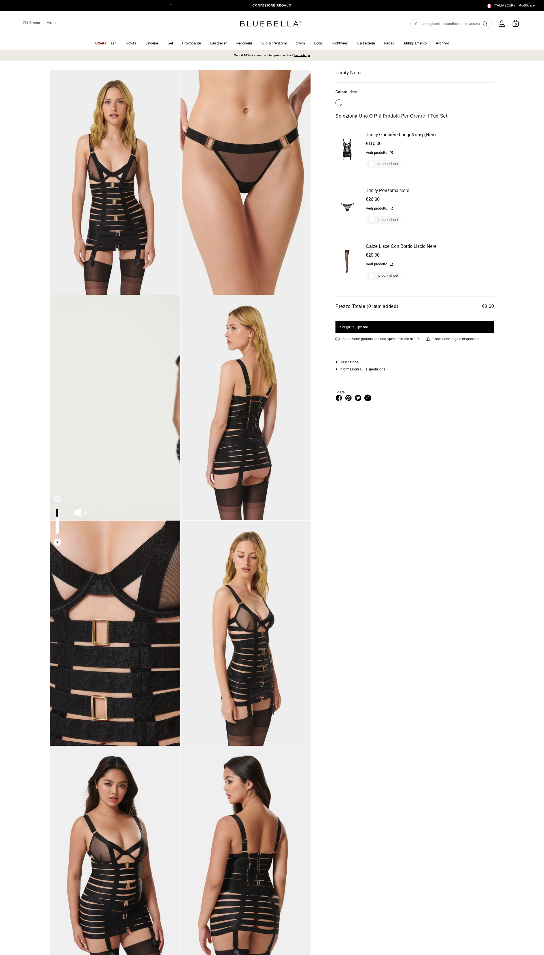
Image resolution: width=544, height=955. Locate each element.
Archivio (442, 43)
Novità (131, 43)
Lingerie (151, 43)
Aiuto (51, 23)
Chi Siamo (31, 23)
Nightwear (340, 43)
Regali (389, 43)
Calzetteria (366, 43)
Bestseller (218, 43)
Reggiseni (244, 43)
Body (318, 43)
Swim (300, 43)
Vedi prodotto (376, 152)
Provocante (191, 43)
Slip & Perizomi (274, 43)
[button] (373, 5)
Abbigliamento (415, 43)
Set (170, 43)
